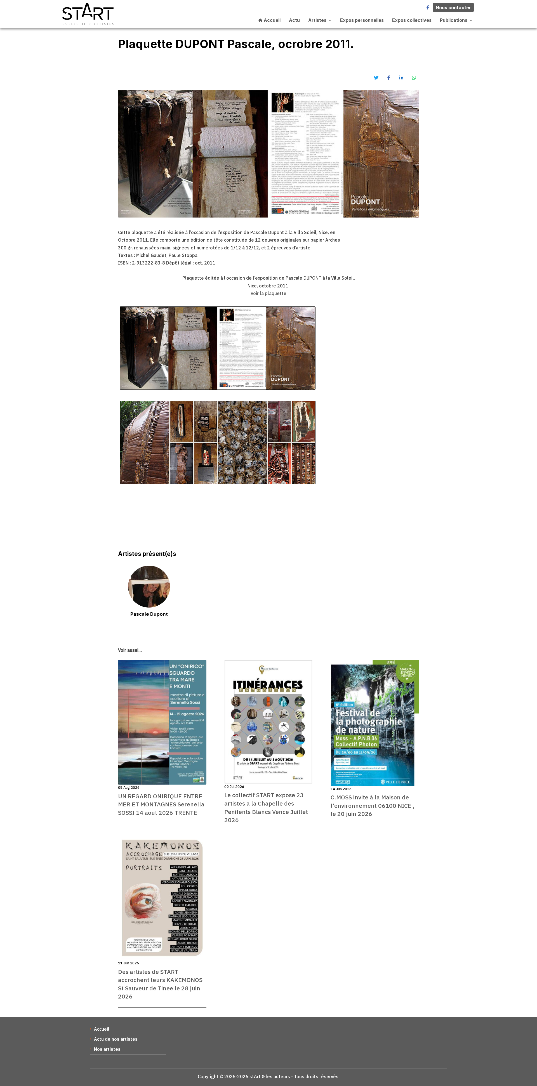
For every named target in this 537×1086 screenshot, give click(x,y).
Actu (294, 20)
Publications (453, 20)
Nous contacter (453, 7)
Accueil (272, 20)
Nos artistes (107, 1049)
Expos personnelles (362, 20)
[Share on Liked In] (401, 78)
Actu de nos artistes (116, 1039)
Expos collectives (412, 20)
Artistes (317, 20)
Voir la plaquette (268, 293)
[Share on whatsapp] (414, 78)
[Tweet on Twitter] (376, 78)
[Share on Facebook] (389, 78)
